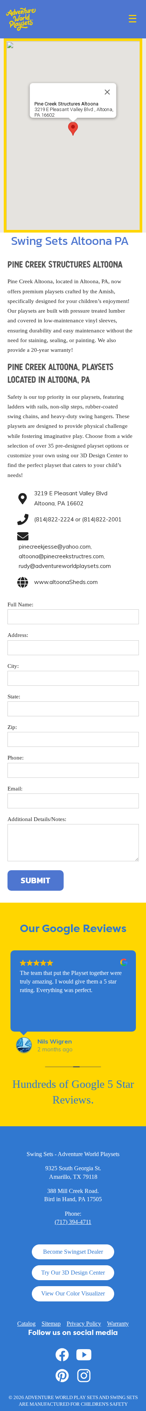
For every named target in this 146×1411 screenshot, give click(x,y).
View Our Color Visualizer (73, 1293)
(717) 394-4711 (73, 1222)
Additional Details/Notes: (36, 819)
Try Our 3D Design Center (73, 1272)
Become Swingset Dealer (73, 1252)
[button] (73, 129)
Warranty (118, 1323)
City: (13, 666)
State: (13, 697)
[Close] (107, 92)
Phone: (15, 758)
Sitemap (51, 1323)
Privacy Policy (84, 1323)
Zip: (12, 727)
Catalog (26, 1323)
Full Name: (20, 604)
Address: (17, 635)
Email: (14, 789)
